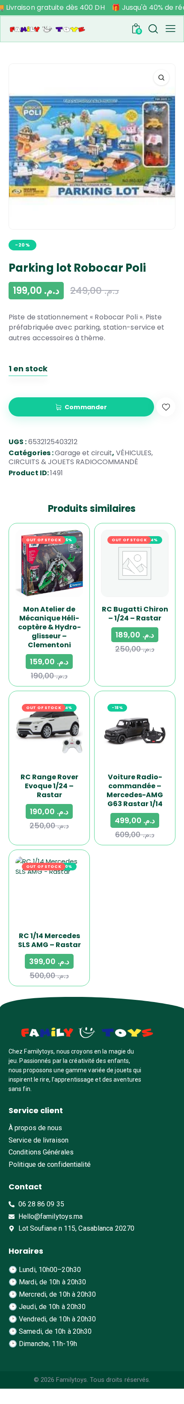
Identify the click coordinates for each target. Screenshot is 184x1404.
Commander (86, 407)
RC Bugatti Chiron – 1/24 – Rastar (135, 614)
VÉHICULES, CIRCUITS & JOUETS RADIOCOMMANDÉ (81, 457)
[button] (170, 28)
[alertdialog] (92, 7)
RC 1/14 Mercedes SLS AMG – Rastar (49, 940)
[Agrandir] (161, 77)
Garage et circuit (83, 453)
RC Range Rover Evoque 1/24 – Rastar (49, 785)
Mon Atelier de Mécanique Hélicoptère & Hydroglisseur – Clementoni (49, 627)
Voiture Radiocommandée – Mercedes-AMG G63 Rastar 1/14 (135, 790)
